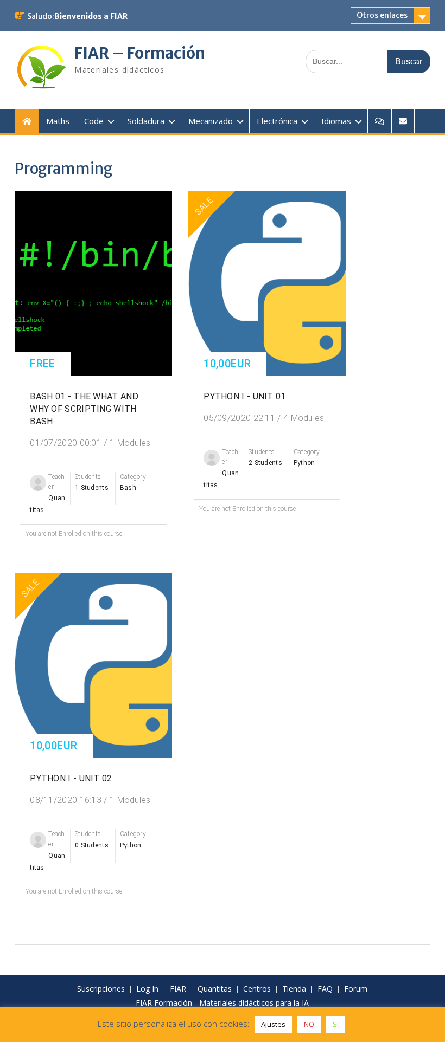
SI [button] (336, 1024)
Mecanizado (210, 120)
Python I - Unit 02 (71, 778)
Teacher (56, 482)
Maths (57, 120)
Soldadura (146, 120)
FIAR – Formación (139, 53)
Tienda (294, 989)
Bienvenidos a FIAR (91, 16)
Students (88, 477)
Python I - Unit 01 (244, 396)
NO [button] (309, 1024)
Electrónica (277, 120)
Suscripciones (101, 989)
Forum (355, 989)
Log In (147, 989)
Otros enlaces (382, 15)
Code (94, 120)
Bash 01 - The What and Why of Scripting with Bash (84, 408)
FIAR (178, 989)
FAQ (325, 989)
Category (133, 477)
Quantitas (215, 989)
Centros (257, 989)
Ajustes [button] (273, 1024)
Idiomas (336, 120)
